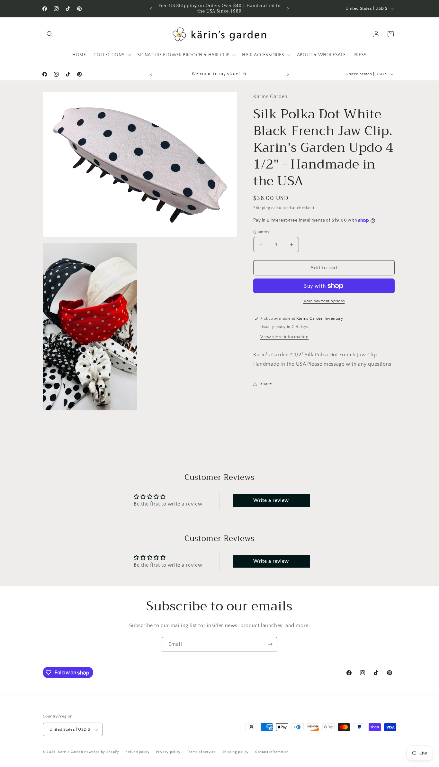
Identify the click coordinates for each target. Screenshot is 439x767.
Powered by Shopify (101, 752)
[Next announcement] (288, 9)
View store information (284, 337)
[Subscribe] (270, 644)
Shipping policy (235, 752)
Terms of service (201, 752)
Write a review (271, 500)
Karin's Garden (70, 752)
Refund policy (137, 752)
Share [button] (266, 383)
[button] (50, 34)
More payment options (324, 301)
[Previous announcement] (151, 9)
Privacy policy (168, 752)
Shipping (261, 208)
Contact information (272, 752)
